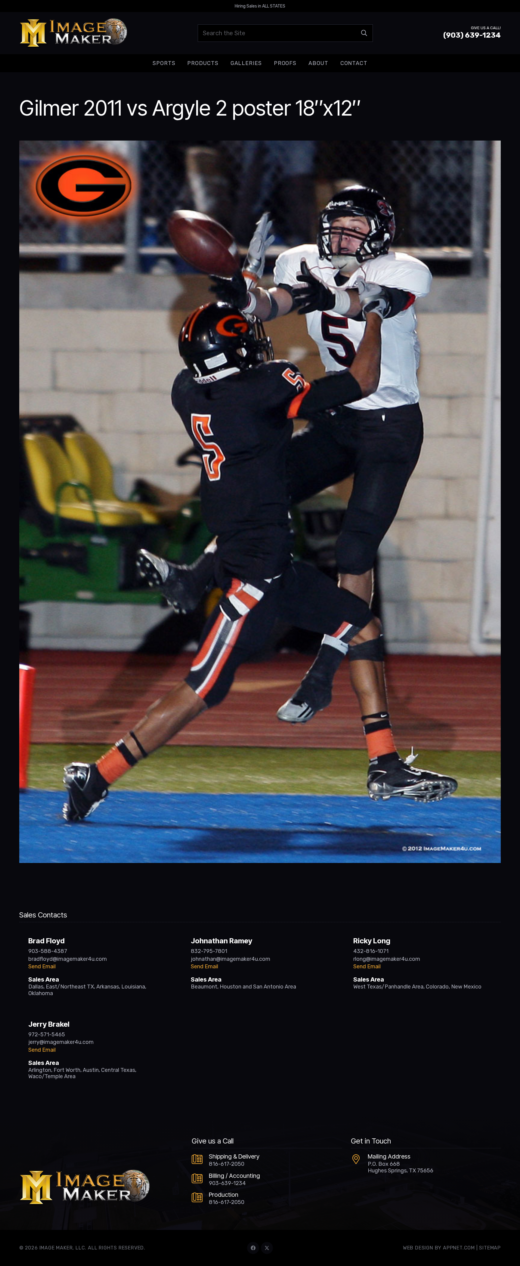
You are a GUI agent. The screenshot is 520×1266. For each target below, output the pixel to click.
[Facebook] (253, 1248)
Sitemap (490, 1248)
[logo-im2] (73, 33)
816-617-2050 (226, 1164)
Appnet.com (459, 1248)
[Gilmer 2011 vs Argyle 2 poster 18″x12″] (260, 144)
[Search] (364, 33)
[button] (180, 63)
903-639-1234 (227, 1183)
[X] (267, 1248)
